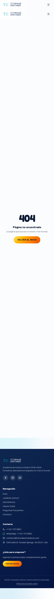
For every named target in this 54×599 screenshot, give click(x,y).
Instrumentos (9, 502)
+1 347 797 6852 (13, 529)
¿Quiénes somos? (11, 498)
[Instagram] (13, 477)
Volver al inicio (27, 239)
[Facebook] (5, 477)
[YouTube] (20, 477)
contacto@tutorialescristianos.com (22, 538)
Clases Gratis (9, 506)
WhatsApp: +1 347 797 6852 (19, 533)
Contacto (7, 514)
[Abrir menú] (48, 4)
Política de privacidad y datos (27, 584)
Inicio (5, 494)
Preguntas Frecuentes (13, 510)
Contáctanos (12, 564)
